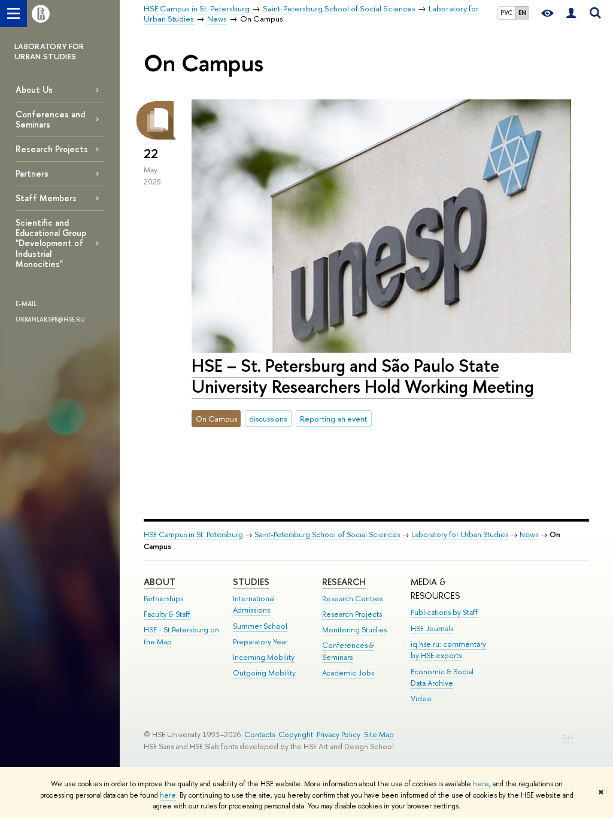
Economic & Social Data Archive (442, 677)
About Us (34, 89)
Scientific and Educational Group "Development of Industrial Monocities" (51, 243)
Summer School (260, 626)
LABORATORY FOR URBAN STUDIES (49, 51)
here (481, 784)
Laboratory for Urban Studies (459, 534)
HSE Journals (432, 628)
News (529, 534)
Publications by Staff (444, 612)
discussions (268, 418)
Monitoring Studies (354, 630)
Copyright (295, 734)
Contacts (259, 734)
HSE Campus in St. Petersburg (193, 534)
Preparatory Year (260, 642)
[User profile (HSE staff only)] (571, 13)
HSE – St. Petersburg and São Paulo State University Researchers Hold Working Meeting (363, 376)
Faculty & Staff (167, 614)
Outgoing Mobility (264, 673)
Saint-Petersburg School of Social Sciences (327, 534)
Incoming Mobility (264, 657)
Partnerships (163, 598)
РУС (506, 12)
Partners (32, 173)
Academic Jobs (348, 673)
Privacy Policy (338, 734)
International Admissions (254, 604)
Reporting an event (333, 418)
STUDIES (251, 581)
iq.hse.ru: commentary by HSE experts (448, 650)
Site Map (379, 734)
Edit (568, 738)
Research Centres (352, 598)
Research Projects (52, 148)
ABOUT (159, 581)
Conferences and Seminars (50, 119)
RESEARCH (344, 581)
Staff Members (46, 198)
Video (421, 698)
